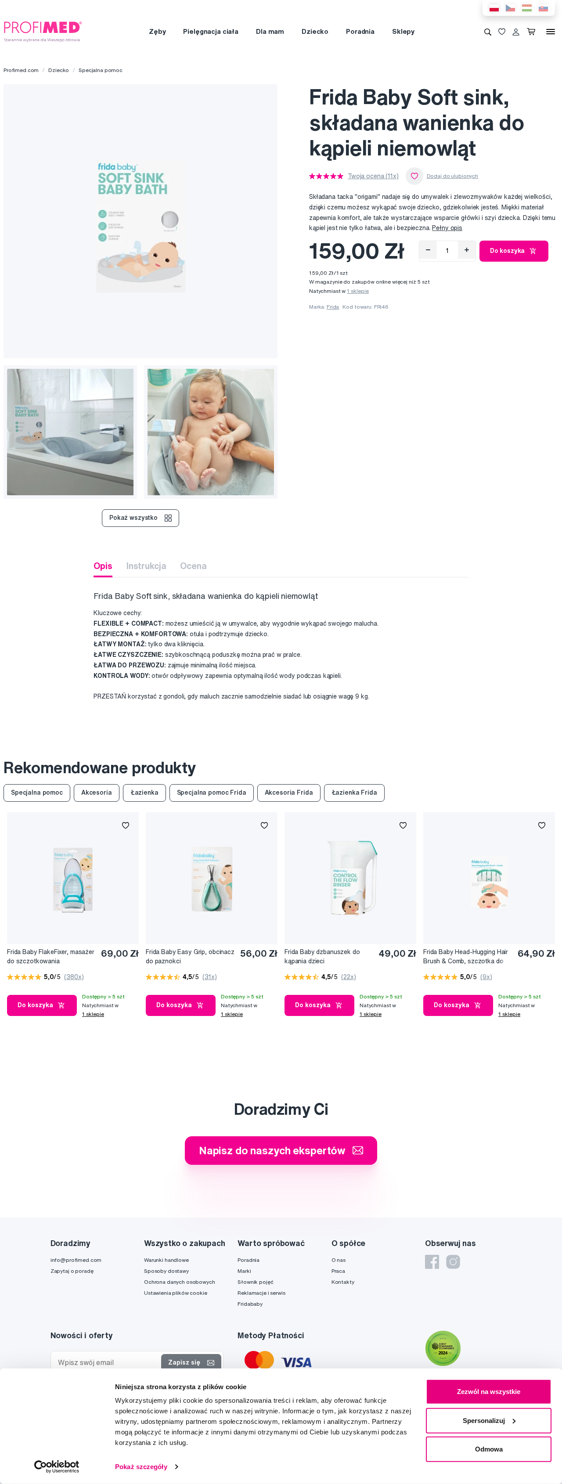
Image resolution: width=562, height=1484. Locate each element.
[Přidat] (467, 250)
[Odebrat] (428, 250)
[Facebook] (432, 1262)
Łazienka (144, 792)
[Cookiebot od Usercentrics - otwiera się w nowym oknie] (56, 1466)
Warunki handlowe (166, 1260)
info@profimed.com (76, 1260)
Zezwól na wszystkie (488, 1391)
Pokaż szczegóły (141, 1466)
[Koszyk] (533, 31)
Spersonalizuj (484, 1420)
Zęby (157, 31)
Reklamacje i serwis (261, 1293)
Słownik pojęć (255, 1282)
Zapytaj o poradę (72, 1271)
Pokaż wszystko (133, 518)
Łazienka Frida (354, 792)
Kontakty (342, 1282)
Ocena (193, 565)
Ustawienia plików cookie (175, 1293)
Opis (103, 565)
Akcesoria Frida (289, 792)
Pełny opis (447, 228)
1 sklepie (358, 291)
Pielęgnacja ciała (210, 31)
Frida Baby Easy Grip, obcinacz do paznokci (190, 956)
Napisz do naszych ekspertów (272, 1150)
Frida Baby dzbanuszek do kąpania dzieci (322, 956)
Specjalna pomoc (100, 70)
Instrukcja (146, 565)
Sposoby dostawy (166, 1271)
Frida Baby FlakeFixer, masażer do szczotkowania (50, 956)
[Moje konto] (516, 32)
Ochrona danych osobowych (179, 1282)
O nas (338, 1260)
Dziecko (315, 31)
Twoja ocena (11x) (373, 176)
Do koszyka (507, 251)
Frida (333, 307)
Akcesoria (96, 792)
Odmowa (489, 1449)
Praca (338, 1271)
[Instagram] (453, 1262)
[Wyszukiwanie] (488, 32)
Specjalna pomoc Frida (211, 792)
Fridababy (250, 1304)
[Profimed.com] (43, 31)
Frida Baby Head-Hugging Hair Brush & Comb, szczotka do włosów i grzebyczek (465, 957)
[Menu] (550, 31)
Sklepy (403, 31)
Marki (244, 1271)
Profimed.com (21, 70)
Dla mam (270, 31)
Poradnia (360, 31)
